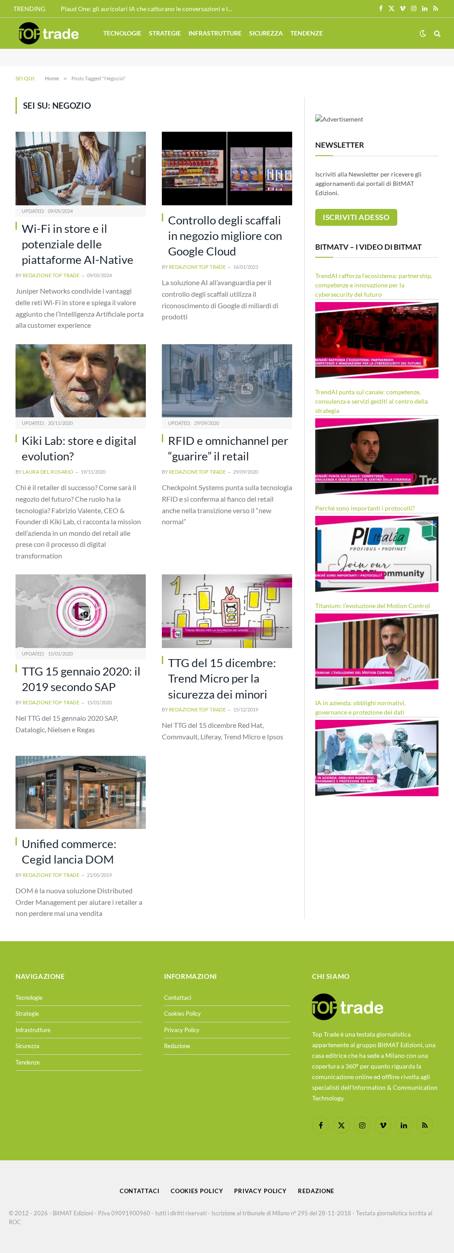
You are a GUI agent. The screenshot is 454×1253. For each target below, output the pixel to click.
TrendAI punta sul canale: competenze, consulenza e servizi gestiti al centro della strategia (371, 401)
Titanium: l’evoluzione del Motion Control (372, 605)
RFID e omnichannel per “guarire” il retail (228, 448)
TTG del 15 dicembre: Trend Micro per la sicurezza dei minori (222, 678)
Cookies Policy (182, 1013)
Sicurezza (266, 33)
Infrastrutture (215, 33)
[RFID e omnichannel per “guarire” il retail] (227, 380)
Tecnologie (122, 33)
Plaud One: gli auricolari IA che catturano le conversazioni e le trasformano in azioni (149, 8)
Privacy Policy (182, 1029)
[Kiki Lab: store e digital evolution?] (81, 380)
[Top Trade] (48, 33)
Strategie (165, 33)
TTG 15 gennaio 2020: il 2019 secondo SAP (81, 679)
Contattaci (177, 997)
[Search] (436, 33)
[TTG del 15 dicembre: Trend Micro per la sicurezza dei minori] (227, 611)
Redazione (177, 1045)
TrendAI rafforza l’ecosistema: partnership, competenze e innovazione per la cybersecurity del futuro (373, 285)
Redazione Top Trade (51, 275)
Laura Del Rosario (48, 472)
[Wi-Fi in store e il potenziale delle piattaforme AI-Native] (81, 168)
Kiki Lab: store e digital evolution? (79, 448)
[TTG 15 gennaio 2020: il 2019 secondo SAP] (81, 611)
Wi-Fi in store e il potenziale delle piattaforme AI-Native (77, 244)
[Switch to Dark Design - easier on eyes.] (423, 33)
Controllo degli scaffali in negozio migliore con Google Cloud (225, 236)
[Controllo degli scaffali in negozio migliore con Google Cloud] (227, 168)
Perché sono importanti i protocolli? (365, 508)
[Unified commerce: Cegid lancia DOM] (81, 792)
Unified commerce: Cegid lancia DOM (69, 851)
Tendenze (306, 33)
